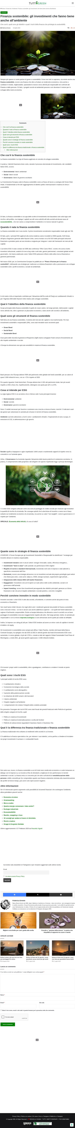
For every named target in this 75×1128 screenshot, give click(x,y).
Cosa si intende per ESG (11, 137)
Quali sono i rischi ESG (10, 145)
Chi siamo (35, 1116)
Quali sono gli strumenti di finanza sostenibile (17, 134)
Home (3, 8)
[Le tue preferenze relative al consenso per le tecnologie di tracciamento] (72, 1125)
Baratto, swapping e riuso (13, 815)
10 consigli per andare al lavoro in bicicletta (19, 818)
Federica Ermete (6, 28)
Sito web (41, 1002)
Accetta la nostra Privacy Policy (15, 876)
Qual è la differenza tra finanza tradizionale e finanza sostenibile (23, 147)
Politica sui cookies (26, 1116)
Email (5, 869)
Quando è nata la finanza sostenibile (15, 129)
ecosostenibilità (6, 222)
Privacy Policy (16, 1116)
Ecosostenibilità (9, 812)
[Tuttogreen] (37, 3)
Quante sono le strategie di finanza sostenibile (18, 140)
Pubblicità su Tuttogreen (56, 1116)
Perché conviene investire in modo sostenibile (18, 142)
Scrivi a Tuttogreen (44, 1116)
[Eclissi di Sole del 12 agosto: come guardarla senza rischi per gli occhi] (37, 948)
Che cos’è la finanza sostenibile (13, 127)
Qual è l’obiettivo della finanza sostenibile (16, 132)
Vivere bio (8, 8)
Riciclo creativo (9, 821)
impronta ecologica (27, 618)
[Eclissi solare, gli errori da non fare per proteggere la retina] (12, 948)
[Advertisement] (20, 105)
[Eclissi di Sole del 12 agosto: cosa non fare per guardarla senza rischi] (63, 948)
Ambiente (14, 8)
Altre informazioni (12, 150)
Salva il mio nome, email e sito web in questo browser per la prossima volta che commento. (28, 1010)
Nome (2, 995)
